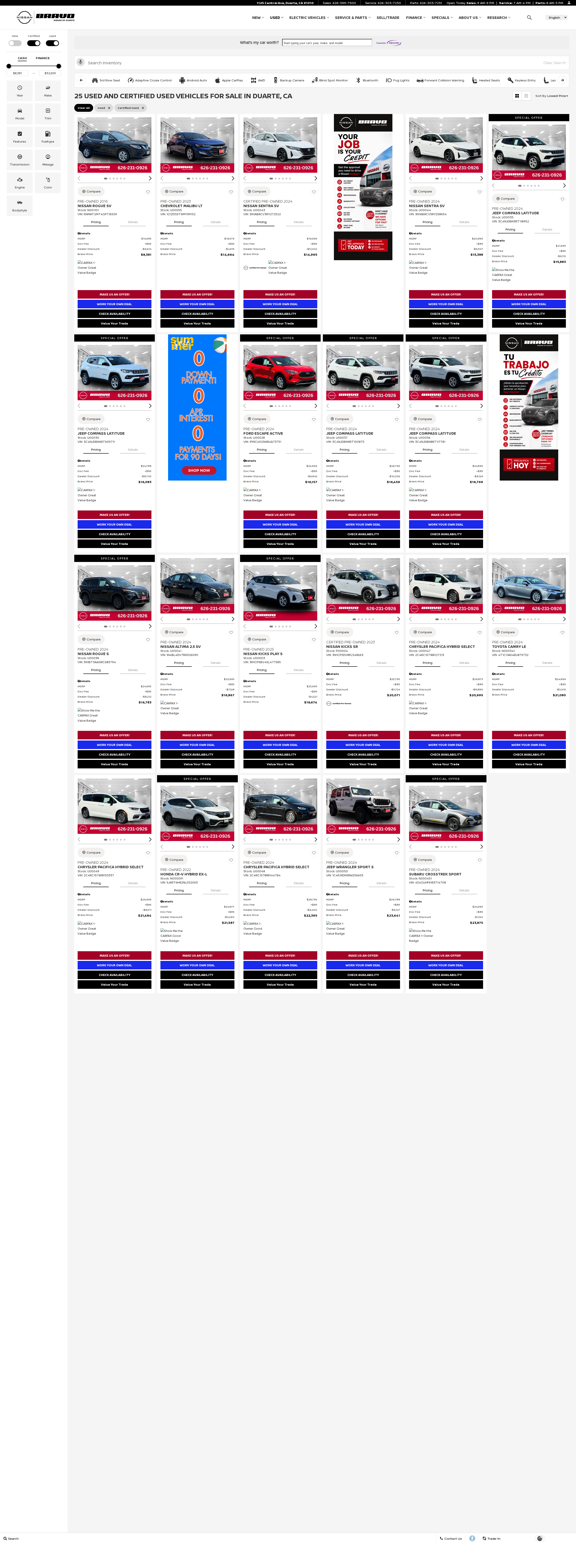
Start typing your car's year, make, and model (313, 43)
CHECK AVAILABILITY (114, 314)
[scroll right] (562, 80)
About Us (468, 17)
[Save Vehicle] (148, 192)
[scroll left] (81, 80)
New (256, 17)
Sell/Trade (388, 17)
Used (275, 17)
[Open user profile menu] (569, 2)
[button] (529, 17)
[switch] (15, 40)
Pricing (96, 222)
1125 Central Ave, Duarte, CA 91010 (285, 3)
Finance (414, 17)
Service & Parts (351, 17)
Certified (34, 36)
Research (497, 17)
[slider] (9, 66)
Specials (440, 17)
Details (133, 222)
